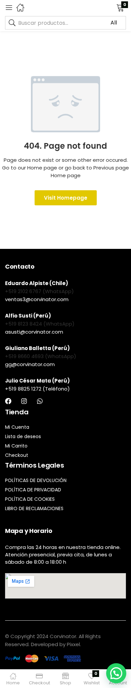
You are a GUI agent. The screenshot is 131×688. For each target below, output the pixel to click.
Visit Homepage (65, 197)
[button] (111, 7)
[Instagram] (24, 401)
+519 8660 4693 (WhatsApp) (40, 356)
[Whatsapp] (40, 401)
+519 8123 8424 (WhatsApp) (40, 323)
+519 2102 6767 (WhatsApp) (39, 291)
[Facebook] (8, 401)
